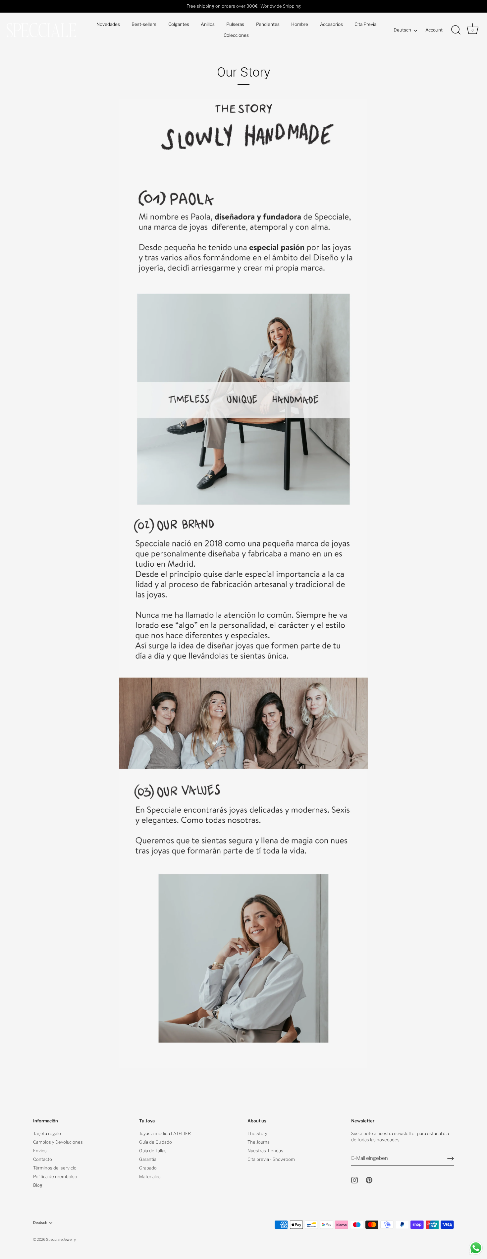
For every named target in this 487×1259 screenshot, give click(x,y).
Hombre (299, 24)
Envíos (40, 1150)
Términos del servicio (55, 1167)
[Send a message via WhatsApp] (476, 1248)
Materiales (150, 1176)
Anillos (208, 24)
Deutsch (402, 29)
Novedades (108, 24)
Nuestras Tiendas (265, 1150)
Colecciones (236, 35)
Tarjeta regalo (47, 1133)
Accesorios (331, 24)
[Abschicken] (450, 1158)
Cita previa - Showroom (271, 1159)
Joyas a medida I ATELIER (165, 1133)
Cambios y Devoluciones (58, 1142)
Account (434, 29)
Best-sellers (144, 24)
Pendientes (268, 24)
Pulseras (235, 24)
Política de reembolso (55, 1176)
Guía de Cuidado (155, 1142)
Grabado (148, 1167)
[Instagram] (354, 1179)
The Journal (259, 1142)
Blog (37, 1185)
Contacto (42, 1159)
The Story (257, 1133)
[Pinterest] (369, 1179)
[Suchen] (456, 30)
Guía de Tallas (153, 1150)
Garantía (147, 1159)
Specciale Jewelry (61, 1239)
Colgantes (178, 24)
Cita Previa (365, 24)
